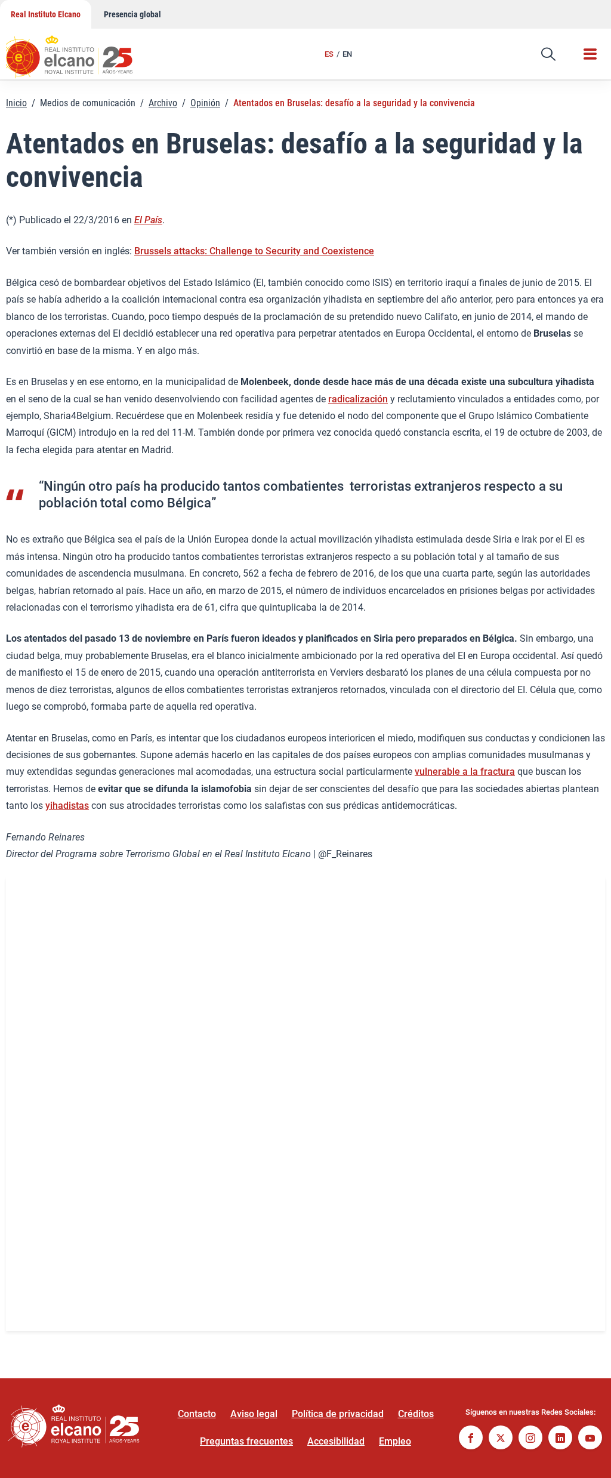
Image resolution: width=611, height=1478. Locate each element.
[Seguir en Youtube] (590, 1439)
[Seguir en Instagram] (530, 1439)
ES (329, 54)
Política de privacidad (338, 1414)
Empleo (395, 1441)
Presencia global (132, 14)
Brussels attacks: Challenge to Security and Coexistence (254, 251)
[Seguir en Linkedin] (560, 1439)
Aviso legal (253, 1414)
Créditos (416, 1414)
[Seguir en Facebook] (471, 1439)
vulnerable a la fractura (465, 771)
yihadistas (67, 805)
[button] (548, 54)
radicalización (358, 399)
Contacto (197, 1414)
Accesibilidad (336, 1441)
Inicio (16, 103)
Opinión (205, 103)
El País (148, 220)
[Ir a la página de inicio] (80, 50)
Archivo (163, 103)
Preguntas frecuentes (246, 1441)
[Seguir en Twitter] (501, 1439)
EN (347, 54)
